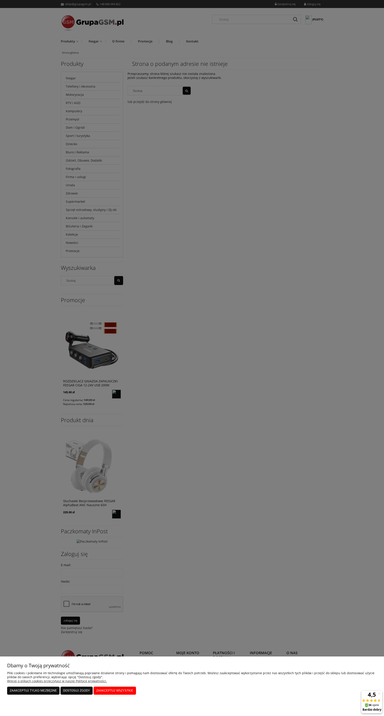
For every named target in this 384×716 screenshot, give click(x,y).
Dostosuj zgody (76, 690)
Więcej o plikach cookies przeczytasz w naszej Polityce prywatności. (57, 681)
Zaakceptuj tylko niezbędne (33, 690)
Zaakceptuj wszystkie (114, 690)
